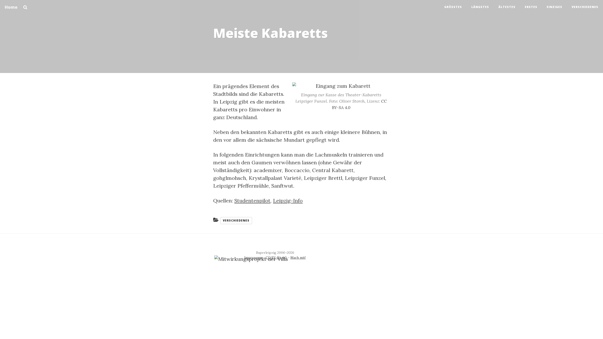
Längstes (480, 7)
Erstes (531, 7)
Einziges (554, 7)
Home (11, 7)
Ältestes (506, 7)
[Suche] (25, 6)
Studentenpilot (252, 200)
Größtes (453, 7)
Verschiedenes (585, 7)
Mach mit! (298, 257)
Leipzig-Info (288, 200)
